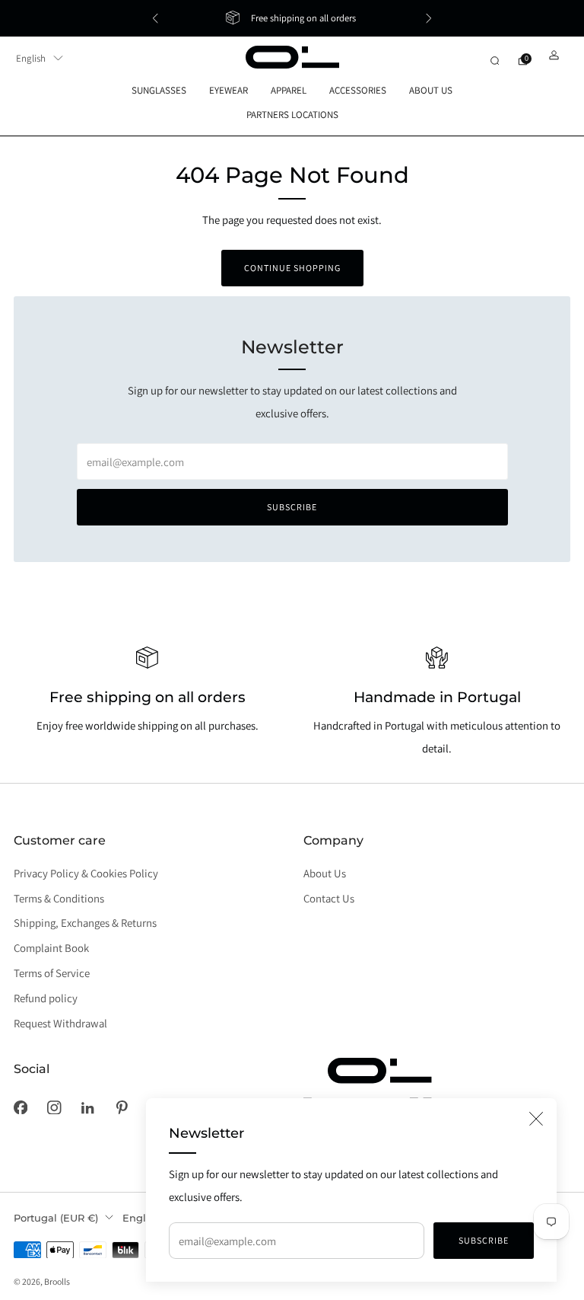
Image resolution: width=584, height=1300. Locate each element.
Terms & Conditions (59, 898)
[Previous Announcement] (155, 18)
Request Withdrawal (60, 1023)
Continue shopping (292, 267)
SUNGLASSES (159, 90)
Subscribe (484, 1240)
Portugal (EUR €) (56, 1218)
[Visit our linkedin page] (87, 1107)
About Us (324, 873)
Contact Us (328, 898)
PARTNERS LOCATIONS (292, 114)
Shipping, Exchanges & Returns (85, 922)
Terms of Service (52, 973)
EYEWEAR (228, 90)
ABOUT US (430, 90)
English (31, 58)
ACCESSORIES (357, 90)
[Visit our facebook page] (20, 1107)
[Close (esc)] (536, 1118)
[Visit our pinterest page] (121, 1107)
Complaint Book (51, 948)
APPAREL (288, 90)
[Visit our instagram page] (54, 1107)
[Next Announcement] (429, 18)
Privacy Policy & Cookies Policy (86, 873)
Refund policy (46, 998)
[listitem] (292, 18)
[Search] (495, 60)
